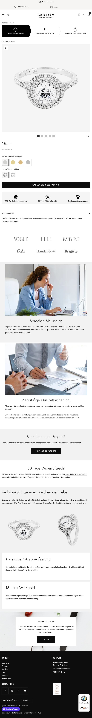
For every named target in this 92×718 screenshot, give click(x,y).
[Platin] (28, 162)
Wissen (4, 675)
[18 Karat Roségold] (20, 162)
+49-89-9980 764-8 (23, 6)
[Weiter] (88, 136)
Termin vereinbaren (47, 2)
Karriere (5, 669)
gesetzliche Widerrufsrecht (76, 474)
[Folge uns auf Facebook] (5, 691)
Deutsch (25, 700)
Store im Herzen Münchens (15, 330)
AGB (39, 713)
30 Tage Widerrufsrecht (47, 201)
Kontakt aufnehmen (46, 451)
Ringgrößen (6, 678)
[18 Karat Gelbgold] (12, 162)
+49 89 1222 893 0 (73, 330)
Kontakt (56, 7)
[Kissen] (12, 175)
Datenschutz (17, 713)
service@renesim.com (61, 668)
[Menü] (88, 695)
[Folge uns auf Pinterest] (18, 691)
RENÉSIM (5, 23)
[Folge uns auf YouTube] (25, 691)
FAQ (3, 672)
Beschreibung (8, 214)
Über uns (5, 663)
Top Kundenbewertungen (78, 201)
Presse (4, 666)
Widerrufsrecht (30, 713)
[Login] (84, 15)
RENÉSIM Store (59, 672)
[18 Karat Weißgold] (5, 162)
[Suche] (8, 15)
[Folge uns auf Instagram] (11, 691)
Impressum (6, 713)
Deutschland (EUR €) (10, 700)
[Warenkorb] (89, 15)
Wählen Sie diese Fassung (46, 185)
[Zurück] (4, 136)
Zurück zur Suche (9, 41)
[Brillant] (5, 175)
